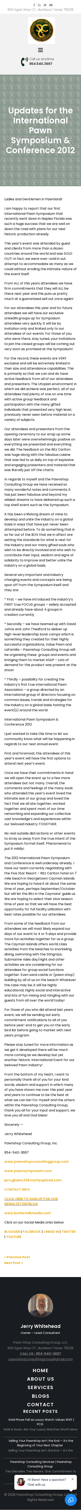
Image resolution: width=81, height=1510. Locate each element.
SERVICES (40, 1387)
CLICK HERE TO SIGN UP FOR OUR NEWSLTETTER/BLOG (31, 1201)
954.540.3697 (40, 63)
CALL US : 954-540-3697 (40, 1353)
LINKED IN (51, 1231)
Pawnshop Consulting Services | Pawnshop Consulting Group (41, 1464)
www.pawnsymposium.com (28, 1171)
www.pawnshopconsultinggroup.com (36, 1161)
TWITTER (68, 1231)
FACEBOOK (32, 1231)
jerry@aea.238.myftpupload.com (32, 1180)
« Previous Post (17, 1257)
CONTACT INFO (17, 1189)
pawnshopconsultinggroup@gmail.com (41, 1359)
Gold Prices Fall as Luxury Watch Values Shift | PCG (41, 1422)
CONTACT (40, 1404)
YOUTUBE (13, 1236)
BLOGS (40, 1396)
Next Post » (13, 1263)
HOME (41, 1370)
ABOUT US (40, 1379)
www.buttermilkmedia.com (27, 1213)
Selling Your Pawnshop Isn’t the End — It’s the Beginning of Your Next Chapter (41, 1443)
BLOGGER (12, 1231)
